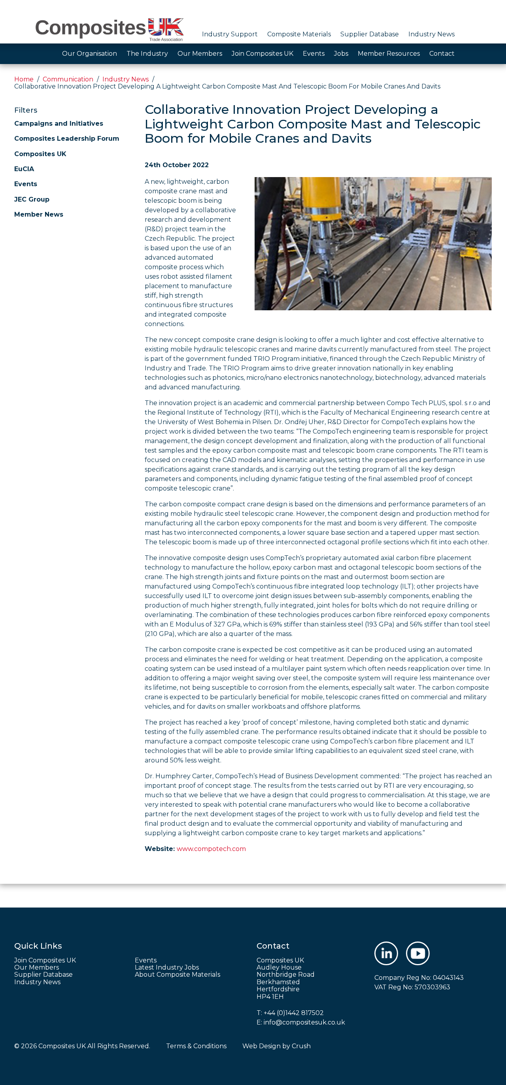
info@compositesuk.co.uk (304, 1022)
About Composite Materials (177, 974)
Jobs (341, 53)
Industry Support (230, 34)
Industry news (125, 79)
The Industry (147, 53)
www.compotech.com (211, 849)
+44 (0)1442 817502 (294, 1013)
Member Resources (389, 53)
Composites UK (40, 154)
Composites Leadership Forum (66, 138)
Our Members (199, 53)
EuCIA (24, 169)
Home (24, 79)
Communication (68, 79)
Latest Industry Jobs (167, 967)
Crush (301, 1046)
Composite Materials (299, 34)
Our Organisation (89, 53)
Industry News (431, 34)
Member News (38, 214)
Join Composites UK (262, 53)
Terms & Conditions (196, 1046)
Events (314, 53)
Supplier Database (369, 34)
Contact (442, 53)
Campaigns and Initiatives (58, 123)
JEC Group (31, 199)
